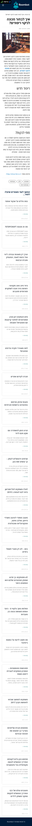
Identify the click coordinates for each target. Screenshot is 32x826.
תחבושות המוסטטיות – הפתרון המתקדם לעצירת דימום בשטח (17, 671)
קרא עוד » (25, 214)
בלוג (19, 181)
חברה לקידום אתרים (19, 376)
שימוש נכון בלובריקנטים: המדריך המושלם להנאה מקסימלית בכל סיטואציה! (17, 762)
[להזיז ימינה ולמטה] (2, 2)
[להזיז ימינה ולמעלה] (2, 1)
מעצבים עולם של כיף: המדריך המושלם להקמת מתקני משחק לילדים (17, 793)
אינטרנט (26, 181)
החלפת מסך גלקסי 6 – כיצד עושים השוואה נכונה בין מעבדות (16, 611)
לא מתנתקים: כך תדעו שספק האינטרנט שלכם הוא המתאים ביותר (16, 580)
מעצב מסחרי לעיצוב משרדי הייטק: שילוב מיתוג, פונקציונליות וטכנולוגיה (16, 520)
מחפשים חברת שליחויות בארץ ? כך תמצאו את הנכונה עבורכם (17, 731)
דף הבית (27, 14)
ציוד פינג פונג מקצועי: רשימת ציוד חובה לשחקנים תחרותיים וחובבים (16, 288)
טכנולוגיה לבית (24, 185)
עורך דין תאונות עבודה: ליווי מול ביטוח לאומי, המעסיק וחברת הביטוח (16, 257)
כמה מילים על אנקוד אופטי (16, 201)
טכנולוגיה (12, 181)
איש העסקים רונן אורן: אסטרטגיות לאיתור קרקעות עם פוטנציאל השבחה (16, 319)
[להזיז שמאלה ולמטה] (1, 2)
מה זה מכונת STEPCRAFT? (16, 226)
